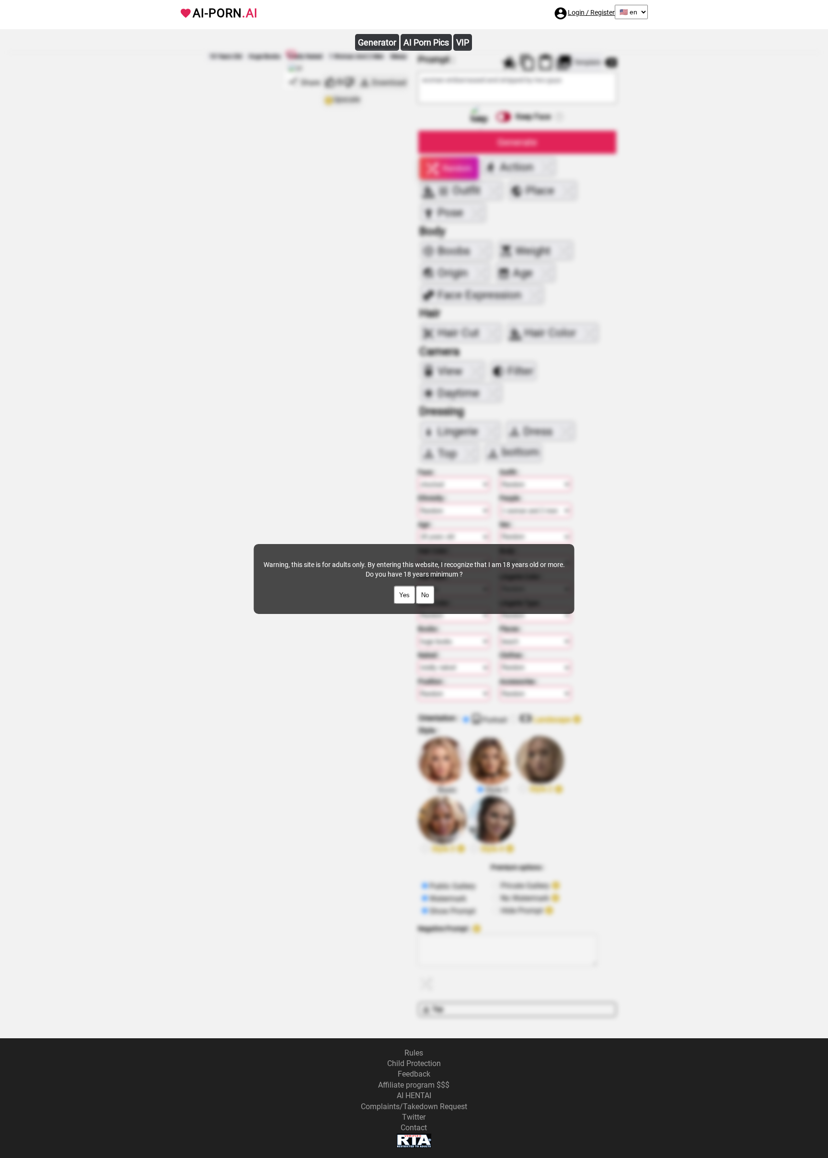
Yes (404, 595)
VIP (462, 42)
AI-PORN (225, 13)
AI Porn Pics (426, 42)
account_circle (560, 13)
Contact (414, 1127)
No (425, 595)
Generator (377, 42)
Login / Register (591, 12)
